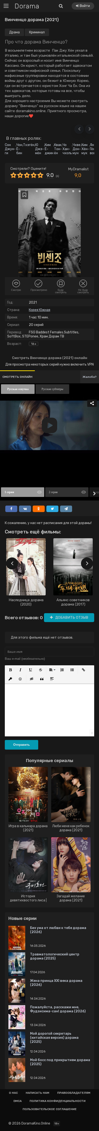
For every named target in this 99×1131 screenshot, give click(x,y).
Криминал (37, 32)
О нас (13, 1092)
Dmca (17, 1101)
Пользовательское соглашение (50, 1109)
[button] (79, 129)
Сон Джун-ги (10, 149)
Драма (14, 32)
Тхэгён (28, 145)
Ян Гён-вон (93, 149)
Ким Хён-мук (85, 149)
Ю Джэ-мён (39, 149)
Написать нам (37, 1092)
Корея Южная (39, 310)
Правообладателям (73, 1092)
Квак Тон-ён (58, 149)
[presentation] (12, 563)
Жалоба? (90, 377)
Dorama (26, 6)
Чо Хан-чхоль (67, 149)
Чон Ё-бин (19, 149)
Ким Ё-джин (49, 149)
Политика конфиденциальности (58, 1101)
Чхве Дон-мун (77, 149)
